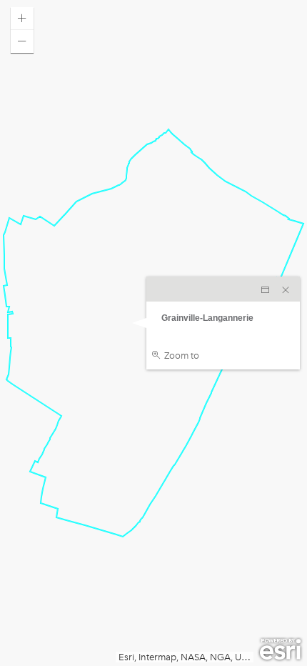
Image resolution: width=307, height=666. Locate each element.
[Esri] (280, 649)
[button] (22, 18)
